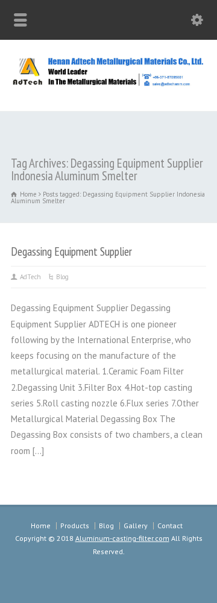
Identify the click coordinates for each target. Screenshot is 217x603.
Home (41, 525)
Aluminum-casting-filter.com (122, 538)
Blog (62, 277)
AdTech (30, 277)
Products (74, 525)
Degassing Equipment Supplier (71, 251)
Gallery (136, 525)
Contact (170, 525)
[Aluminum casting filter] (108, 84)
